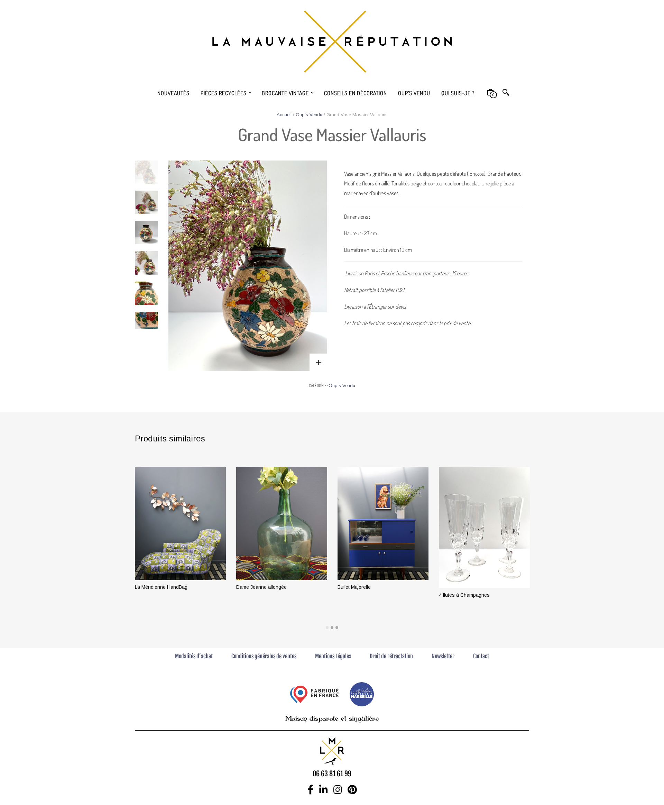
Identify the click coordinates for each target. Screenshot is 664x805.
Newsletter (443, 656)
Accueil (284, 114)
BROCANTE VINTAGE (285, 93)
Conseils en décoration (355, 93)
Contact (481, 656)
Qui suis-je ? (457, 93)
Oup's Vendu (309, 114)
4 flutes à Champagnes (464, 595)
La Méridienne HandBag (161, 587)
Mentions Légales (333, 656)
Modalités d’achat (194, 656)
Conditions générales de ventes (263, 656)
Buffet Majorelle (354, 587)
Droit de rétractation (391, 656)
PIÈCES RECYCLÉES (224, 93)
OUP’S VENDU (414, 93)
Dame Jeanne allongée (261, 587)
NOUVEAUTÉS (173, 93)
